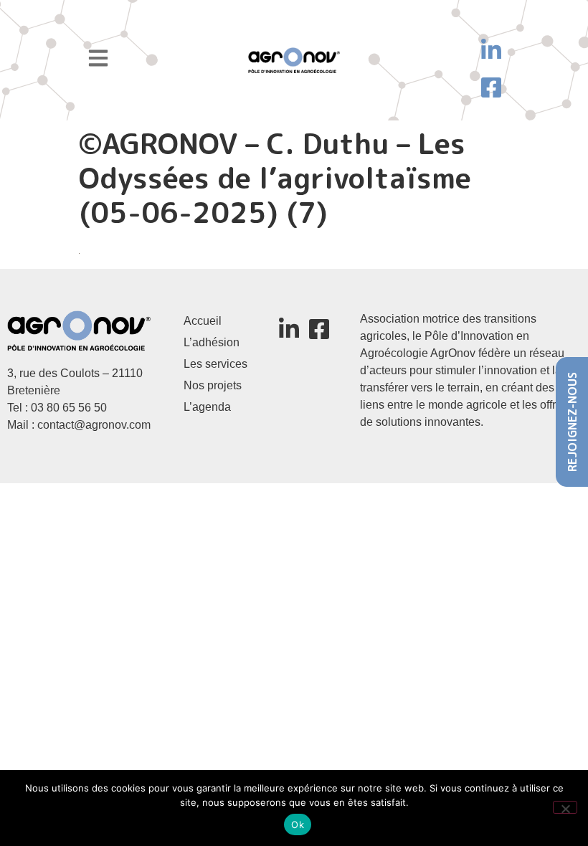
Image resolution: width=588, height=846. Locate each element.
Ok (297, 824)
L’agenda (207, 407)
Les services (215, 364)
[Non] (565, 807)
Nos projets (213, 385)
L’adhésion (212, 342)
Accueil (203, 321)
